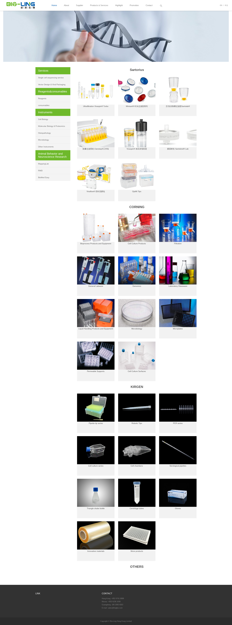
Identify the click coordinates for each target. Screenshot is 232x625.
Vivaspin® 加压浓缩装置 (137, 149)
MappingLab (43, 164)
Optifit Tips (136, 191)
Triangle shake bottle (96, 508)
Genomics (137, 286)
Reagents (42, 98)
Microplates (178, 329)
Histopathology (44, 133)
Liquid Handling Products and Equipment (95, 329)
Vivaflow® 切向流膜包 (96, 191)
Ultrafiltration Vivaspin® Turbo (95, 106)
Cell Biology (43, 119)
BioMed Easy (43, 177)
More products (137, 551)
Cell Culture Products (137, 243)
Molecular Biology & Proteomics (51, 126)
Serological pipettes (178, 466)
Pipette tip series (96, 423)
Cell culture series (95, 466)
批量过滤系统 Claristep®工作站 (96, 149)
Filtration (178, 243)
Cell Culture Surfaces (137, 371)
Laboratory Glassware (177, 286)
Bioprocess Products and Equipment (95, 243)
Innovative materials (95, 551)
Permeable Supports (95, 371)
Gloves (178, 508)
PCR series (178, 423)
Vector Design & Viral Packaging (51, 84)
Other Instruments (46, 147)
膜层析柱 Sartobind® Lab (178, 149)
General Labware (95, 286)
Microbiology (136, 329)
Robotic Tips (137, 423)
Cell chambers (137, 466)
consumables (43, 105)
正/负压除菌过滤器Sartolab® (178, 106)
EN (221, 5)
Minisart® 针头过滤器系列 (137, 106)
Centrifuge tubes (137, 508)
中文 (226, 5)
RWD (40, 171)
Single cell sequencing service (51, 78)
